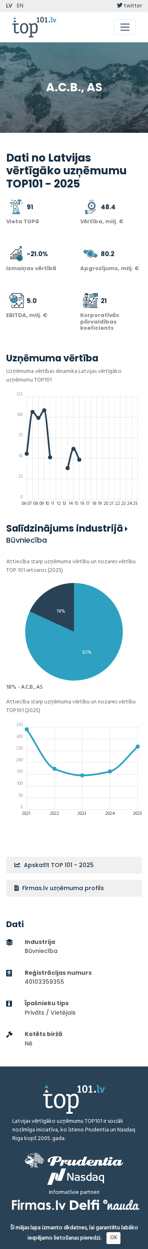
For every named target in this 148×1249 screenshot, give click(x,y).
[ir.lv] (121, 1205)
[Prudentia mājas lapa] (74, 1160)
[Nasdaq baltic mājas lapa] (75, 1176)
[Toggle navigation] (125, 27)
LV (9, 6)
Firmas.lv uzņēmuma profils (62, 888)
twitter (132, 6)
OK (113, 1237)
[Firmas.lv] (39, 1205)
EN (20, 6)
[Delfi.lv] (84, 1205)
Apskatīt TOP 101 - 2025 (58, 865)
